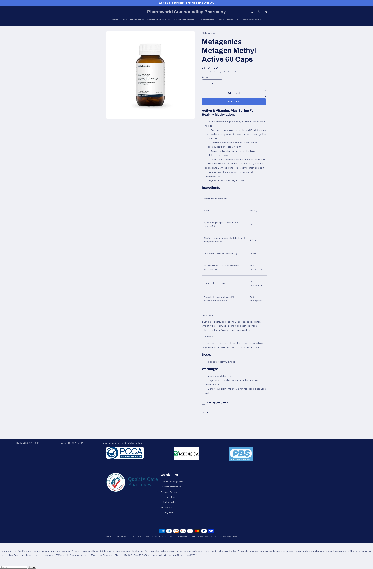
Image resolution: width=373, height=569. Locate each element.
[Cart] (265, 12)
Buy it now (233, 102)
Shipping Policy (168, 502)
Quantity (205, 77)
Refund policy (167, 536)
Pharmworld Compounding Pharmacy (128, 536)
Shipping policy (211, 536)
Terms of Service (169, 492)
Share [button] (208, 412)
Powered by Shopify (152, 536)
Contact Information (171, 487)
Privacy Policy (168, 497)
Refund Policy (167, 507)
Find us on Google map (172, 482)
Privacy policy (181, 536)
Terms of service (196, 536)
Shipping (217, 72)
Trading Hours (168, 513)
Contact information (228, 536)
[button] (252, 12)
